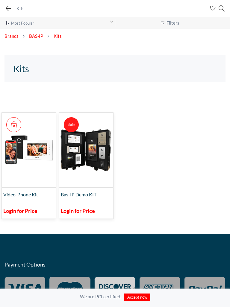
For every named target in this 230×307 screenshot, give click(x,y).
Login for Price (20, 210)
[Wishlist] (213, 8)
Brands (11, 36)
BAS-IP (36, 36)
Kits (58, 36)
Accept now (137, 297)
